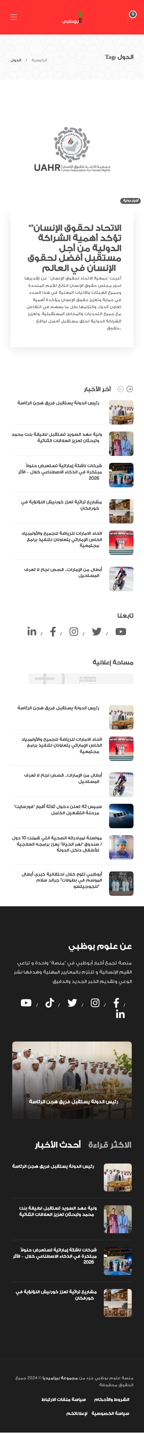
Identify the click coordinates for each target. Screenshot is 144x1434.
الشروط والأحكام (111, 1399)
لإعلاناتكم (76, 1413)
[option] (72, 495)
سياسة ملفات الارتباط (64, 1399)
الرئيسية (39, 60)
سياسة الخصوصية (110, 1413)
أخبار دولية (130, 200)
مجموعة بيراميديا (60, 1378)
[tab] (58, 1145)
